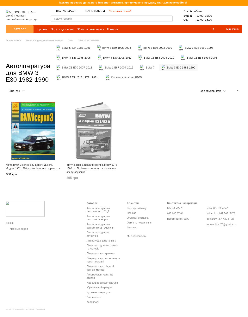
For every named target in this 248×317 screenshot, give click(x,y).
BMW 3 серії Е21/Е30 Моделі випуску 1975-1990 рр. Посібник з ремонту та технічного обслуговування (92, 168)
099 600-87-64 (95, 11)
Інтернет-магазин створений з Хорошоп (25, 309)
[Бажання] (229, 15)
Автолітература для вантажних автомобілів (100, 226)
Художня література (98, 292)
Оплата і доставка (62, 29)
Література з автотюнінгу (101, 240)
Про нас (42, 29)
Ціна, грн (14, 90)
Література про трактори (101, 253)
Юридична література (99, 287)
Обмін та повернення (90, 29)
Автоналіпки (94, 297)
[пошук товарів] (169, 19)
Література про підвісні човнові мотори (100, 268)
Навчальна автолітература (102, 282)
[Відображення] (235, 91)
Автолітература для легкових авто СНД (98, 210)
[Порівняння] (219, 15)
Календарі (93, 302)
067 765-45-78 (66, 11)
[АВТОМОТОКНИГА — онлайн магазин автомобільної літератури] (25, 209)
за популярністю (211, 90)
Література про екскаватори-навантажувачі (103, 260)
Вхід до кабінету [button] (136, 208)
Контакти (112, 29)
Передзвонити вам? (120, 11)
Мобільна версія (18, 229)
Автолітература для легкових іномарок (98, 218)
